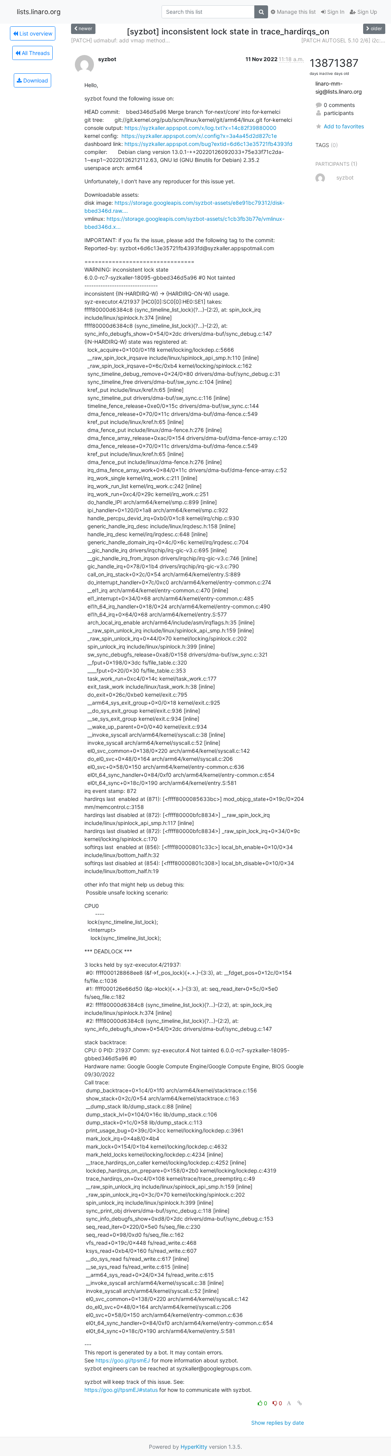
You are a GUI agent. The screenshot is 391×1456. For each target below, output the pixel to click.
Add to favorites (344, 126)
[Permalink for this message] (300, 1403)
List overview (35, 33)
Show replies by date (277, 1422)
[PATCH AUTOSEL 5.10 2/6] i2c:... (343, 40)
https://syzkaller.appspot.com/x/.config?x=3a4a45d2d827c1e (199, 136)
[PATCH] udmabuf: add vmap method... (120, 40)
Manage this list (295, 11)
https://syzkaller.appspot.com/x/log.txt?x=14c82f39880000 (200, 128)
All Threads (35, 53)
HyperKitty (194, 1446)
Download (35, 80)
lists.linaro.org (39, 12)
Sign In (335, 11)
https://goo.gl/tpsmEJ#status (121, 1389)
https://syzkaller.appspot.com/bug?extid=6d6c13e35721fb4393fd (208, 144)
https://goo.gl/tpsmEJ (122, 1360)
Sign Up (366, 11)
